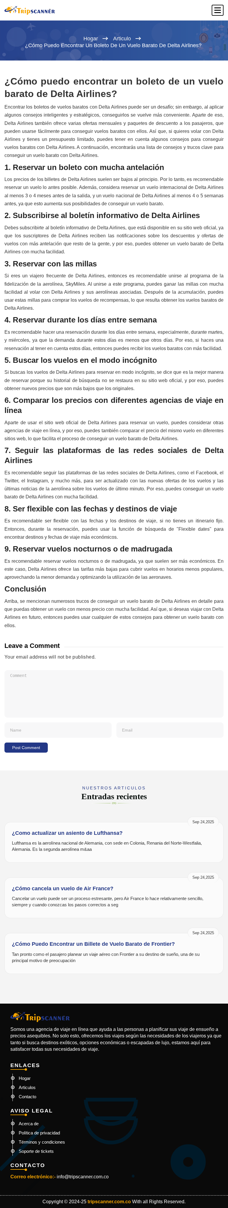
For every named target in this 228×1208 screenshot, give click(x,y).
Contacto (27, 1096)
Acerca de (29, 1123)
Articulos (27, 1087)
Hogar (90, 38)
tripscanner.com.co (109, 1201)
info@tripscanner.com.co (83, 1176)
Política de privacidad (39, 1132)
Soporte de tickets (36, 1151)
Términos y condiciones (42, 1142)
